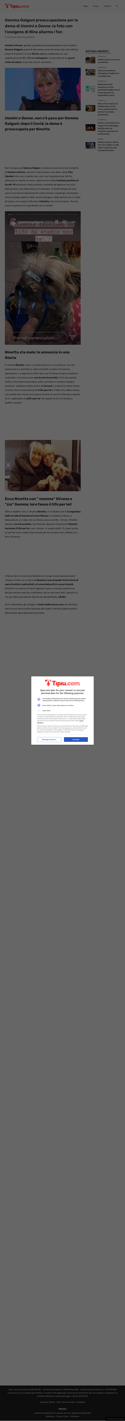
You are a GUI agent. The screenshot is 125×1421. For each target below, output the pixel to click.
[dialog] (62, 710)
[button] (62, 710)
